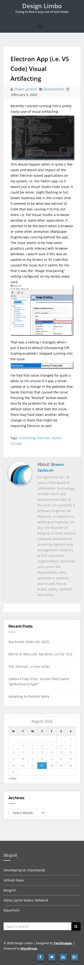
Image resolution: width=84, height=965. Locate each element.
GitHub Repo (14, 880)
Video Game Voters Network (26, 900)
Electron (43, 438)
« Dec (12, 778)
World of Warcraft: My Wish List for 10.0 (40, 654)
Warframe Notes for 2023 (28, 642)
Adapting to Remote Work (28, 696)
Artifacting (27, 438)
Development (53, 89)
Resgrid (10, 890)
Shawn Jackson (26, 89)
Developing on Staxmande (25, 870)
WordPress (29, 948)
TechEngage (63, 943)
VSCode (16, 443)
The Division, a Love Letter (29, 666)
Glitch (56, 438)
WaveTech (12, 910)
